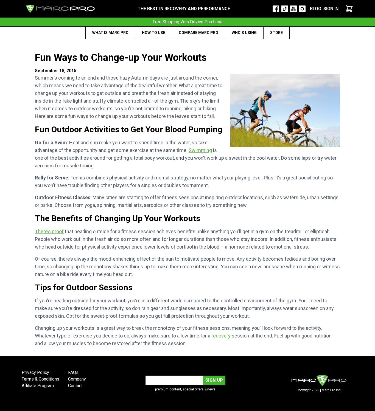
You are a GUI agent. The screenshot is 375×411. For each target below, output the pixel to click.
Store (276, 32)
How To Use (153, 32)
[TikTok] (284, 8)
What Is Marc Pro (110, 32)
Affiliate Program (38, 385)
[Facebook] (276, 8)
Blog (315, 8)
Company (77, 379)
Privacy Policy (35, 372)
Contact (75, 385)
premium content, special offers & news (185, 389)
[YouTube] (293, 8)
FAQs (73, 372)
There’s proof (49, 231)
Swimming (200, 150)
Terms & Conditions (40, 379)
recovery (221, 336)
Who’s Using (244, 32)
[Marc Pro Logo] (60, 8)
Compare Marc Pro (198, 32)
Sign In (330, 8)
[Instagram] (302, 8)
